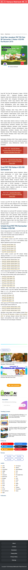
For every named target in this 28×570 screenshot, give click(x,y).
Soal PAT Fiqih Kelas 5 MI (8, 284)
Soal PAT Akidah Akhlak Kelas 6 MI (11, 268)
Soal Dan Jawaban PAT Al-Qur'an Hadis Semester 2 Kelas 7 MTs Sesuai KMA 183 (18, 429)
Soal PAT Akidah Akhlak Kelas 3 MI (11, 263)
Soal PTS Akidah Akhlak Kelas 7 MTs (11, 306)
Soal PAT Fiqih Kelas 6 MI (8, 285)
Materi (17, 467)
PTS (17, 482)
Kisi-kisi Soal (5, 490)
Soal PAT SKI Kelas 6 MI (8, 300)
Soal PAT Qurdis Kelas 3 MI (9, 248)
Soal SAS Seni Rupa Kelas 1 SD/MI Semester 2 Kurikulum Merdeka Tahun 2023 (12, 161)
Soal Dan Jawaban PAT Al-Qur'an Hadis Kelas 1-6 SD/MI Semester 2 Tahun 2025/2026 (13, 363)
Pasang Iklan (14, 553)
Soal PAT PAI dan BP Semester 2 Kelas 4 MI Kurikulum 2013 (14, 314)
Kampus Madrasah (13, 566)
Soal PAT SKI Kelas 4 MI (8, 297)
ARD (3, 473)
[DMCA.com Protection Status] (9, 393)
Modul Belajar (19, 469)
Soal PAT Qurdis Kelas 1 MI (9, 244)
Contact (14, 546)
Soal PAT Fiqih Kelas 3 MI (8, 280)
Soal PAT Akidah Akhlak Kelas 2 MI (11, 261)
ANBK (3, 471)
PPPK (17, 480)
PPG (17, 478)
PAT (17, 473)
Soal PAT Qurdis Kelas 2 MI (9, 246)
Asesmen (4, 474)
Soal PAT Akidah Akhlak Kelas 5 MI (11, 267)
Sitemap (14, 560)
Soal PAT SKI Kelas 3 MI (8, 295)
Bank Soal (4, 49)
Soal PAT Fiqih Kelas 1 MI (8, 276)
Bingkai (4, 478)
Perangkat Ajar (19, 474)
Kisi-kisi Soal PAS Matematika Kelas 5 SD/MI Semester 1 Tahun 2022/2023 (17, 421)
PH (16, 476)
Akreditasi (4, 469)
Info (3, 487)
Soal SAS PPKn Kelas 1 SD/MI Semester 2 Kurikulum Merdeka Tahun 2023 (12, 194)
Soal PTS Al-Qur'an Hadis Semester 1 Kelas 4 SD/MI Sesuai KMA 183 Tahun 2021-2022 (17, 435)
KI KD (3, 489)
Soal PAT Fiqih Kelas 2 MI (8, 278)
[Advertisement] (14, 18)
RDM (17, 483)
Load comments (15, 385)
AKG (3, 465)
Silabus (17, 487)
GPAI (3, 485)
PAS (17, 471)
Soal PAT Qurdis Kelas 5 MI (9, 252)
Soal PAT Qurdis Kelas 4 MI (9, 250)
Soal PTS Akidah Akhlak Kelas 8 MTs (11, 308)
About (14, 543)
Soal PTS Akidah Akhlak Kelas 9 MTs (11, 310)
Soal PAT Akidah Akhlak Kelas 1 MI (10, 259)
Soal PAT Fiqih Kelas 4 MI (8, 282)
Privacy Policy (14, 556)
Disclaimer (14, 550)
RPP (17, 485)
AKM (3, 467)
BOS (3, 480)
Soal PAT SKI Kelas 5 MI (8, 299)
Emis (3, 483)
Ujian (17, 490)
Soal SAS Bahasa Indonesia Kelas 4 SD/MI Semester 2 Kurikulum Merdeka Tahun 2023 (12, 150)
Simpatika (18, 489)
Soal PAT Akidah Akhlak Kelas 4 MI (11, 265)
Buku (3, 482)
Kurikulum (18, 465)
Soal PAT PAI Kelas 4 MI (8, 236)
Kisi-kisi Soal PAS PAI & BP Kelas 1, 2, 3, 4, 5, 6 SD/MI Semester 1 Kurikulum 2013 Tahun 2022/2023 (18, 416)
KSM (3, 492)
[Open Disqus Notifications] (4, 2)
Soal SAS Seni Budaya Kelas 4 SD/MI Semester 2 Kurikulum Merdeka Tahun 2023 (12, 376)
